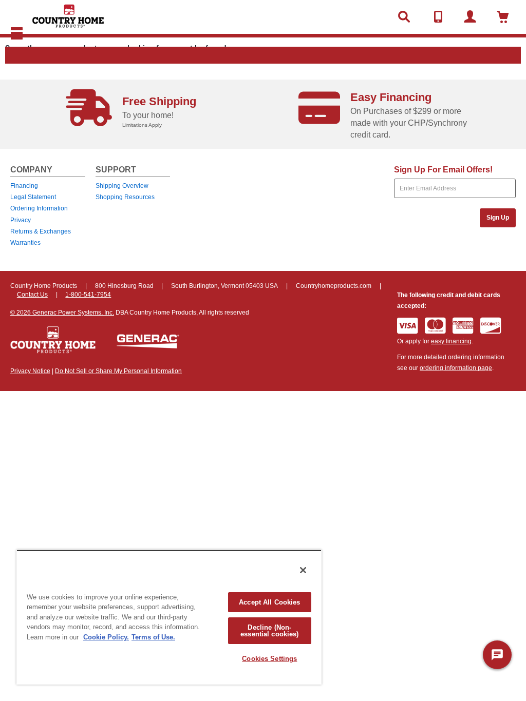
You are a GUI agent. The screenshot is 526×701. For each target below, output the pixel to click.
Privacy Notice (30, 371)
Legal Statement (33, 197)
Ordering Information (39, 208)
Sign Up (497, 217)
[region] (169, 617)
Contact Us (32, 294)
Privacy (20, 220)
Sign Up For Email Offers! (443, 169)
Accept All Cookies (269, 602)
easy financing (451, 341)
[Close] (303, 570)
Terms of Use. (153, 637)
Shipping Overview (122, 185)
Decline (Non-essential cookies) (269, 631)
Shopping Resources (125, 197)
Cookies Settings (269, 659)
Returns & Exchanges (40, 231)
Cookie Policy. (106, 637)
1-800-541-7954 (88, 294)
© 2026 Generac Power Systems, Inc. (62, 312)
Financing (24, 185)
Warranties (25, 242)
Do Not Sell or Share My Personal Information (118, 371)
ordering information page (456, 368)
